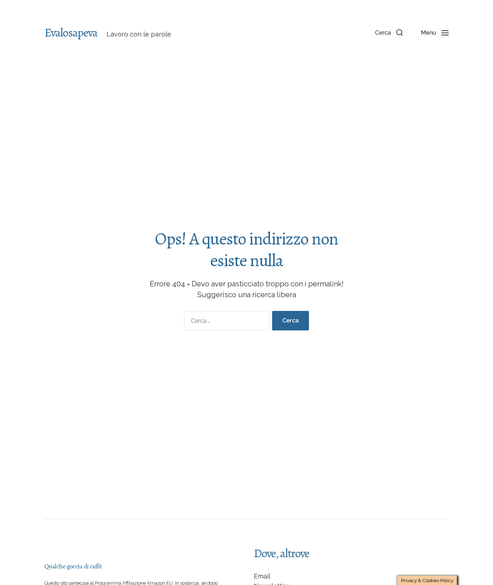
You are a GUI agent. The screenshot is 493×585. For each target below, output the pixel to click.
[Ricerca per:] (225, 322)
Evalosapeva (70, 32)
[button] (389, 32)
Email (262, 576)
